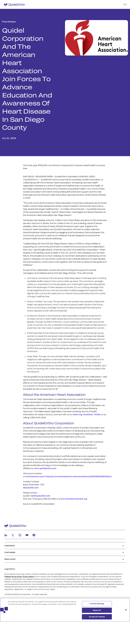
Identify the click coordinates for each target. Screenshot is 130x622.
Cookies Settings (97, 604)
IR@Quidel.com (30, 487)
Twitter (97, 414)
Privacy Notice (28, 577)
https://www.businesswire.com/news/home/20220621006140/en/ (78, 476)
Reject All (97, 610)
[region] (65, 610)
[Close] (126, 610)
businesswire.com (35, 476)
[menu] (80, 4)
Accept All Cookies (97, 617)
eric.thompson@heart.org (74, 498)
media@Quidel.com (40, 495)
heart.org (77, 414)
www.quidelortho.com (45, 468)
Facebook (88, 414)
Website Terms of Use (13, 577)
